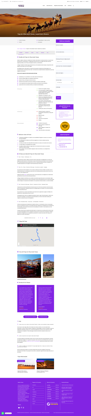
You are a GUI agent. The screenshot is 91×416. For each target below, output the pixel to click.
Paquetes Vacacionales (58, 5)
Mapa (32, 52)
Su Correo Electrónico (60, 52)
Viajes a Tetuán (23, 48)
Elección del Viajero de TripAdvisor (73, 1)
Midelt (25, 174)
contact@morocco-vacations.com (17, 1)
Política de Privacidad (45, 412)
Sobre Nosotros (49, 5)
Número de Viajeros (59, 73)
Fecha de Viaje (58, 80)
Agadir (33, 398)
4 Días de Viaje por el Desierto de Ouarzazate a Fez (42, 372)
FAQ (47, 52)
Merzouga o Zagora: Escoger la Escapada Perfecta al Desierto (67, 388)
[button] (2, 413)
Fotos (37, 52)
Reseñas (42, 52)
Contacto (69, 5)
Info (65, 5)
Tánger (33, 389)
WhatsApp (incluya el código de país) (63, 59)
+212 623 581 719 (5, 1)
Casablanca (34, 391)
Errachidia (34, 396)
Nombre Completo (59, 45)
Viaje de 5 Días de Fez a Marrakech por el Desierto (23, 372)
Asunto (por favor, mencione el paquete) (63, 66)
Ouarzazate (34, 394)
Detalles (20, 52)
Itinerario (26, 52)
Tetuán (33, 403)
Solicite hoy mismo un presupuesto (33, 341)
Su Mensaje (58, 87)
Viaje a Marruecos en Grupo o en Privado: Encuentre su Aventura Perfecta (67, 398)
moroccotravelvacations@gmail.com (65, 144)
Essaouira (33, 401)
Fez (33, 387)
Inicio (44, 5)
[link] (82, 1)
